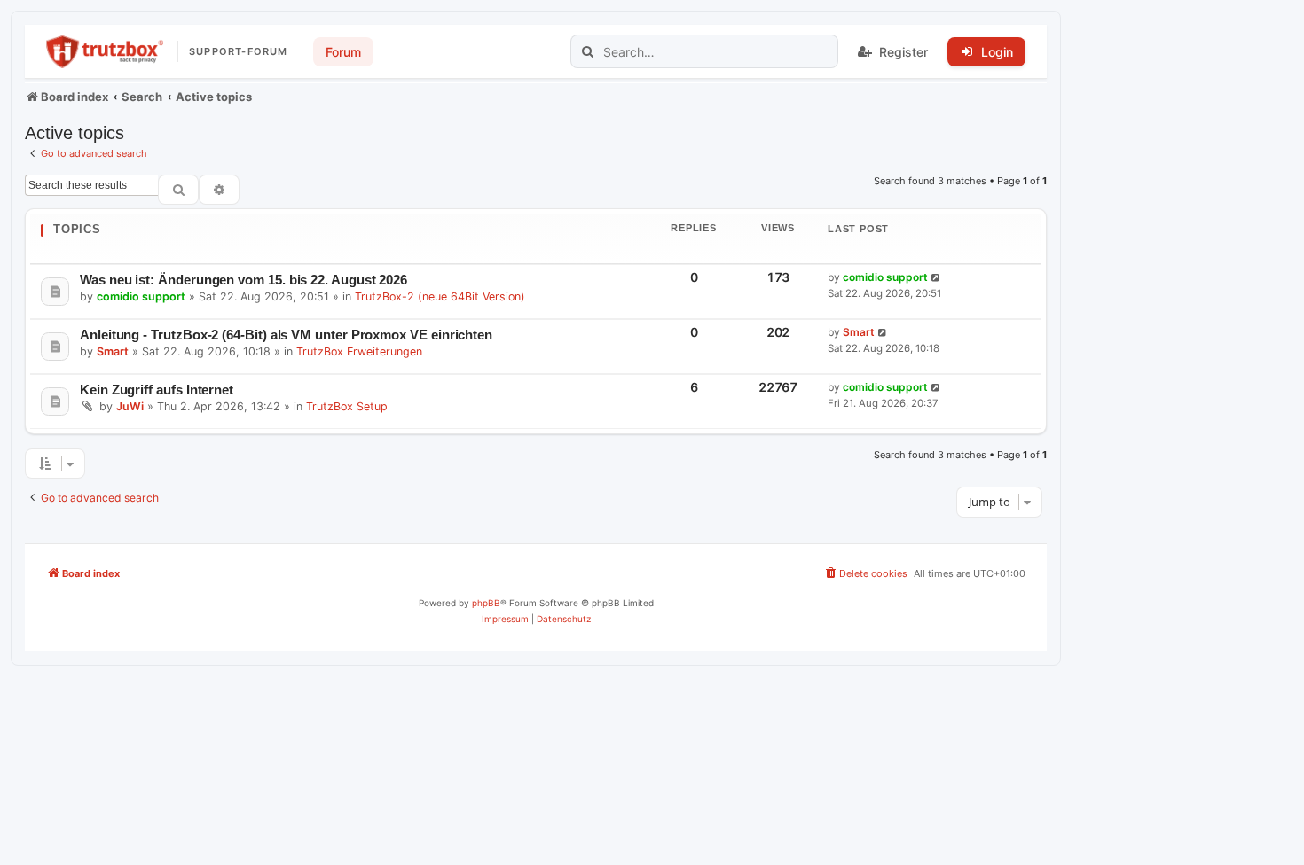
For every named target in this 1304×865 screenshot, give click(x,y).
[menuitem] (865, 573)
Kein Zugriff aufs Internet (156, 389)
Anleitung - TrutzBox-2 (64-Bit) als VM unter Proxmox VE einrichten (286, 334)
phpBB (486, 602)
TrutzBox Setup (347, 406)
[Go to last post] (936, 277)
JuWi (130, 406)
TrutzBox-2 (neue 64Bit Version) (440, 296)
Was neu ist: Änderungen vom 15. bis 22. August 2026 (243, 279)
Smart (113, 351)
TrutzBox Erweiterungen (359, 351)
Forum (343, 51)
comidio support (141, 296)
